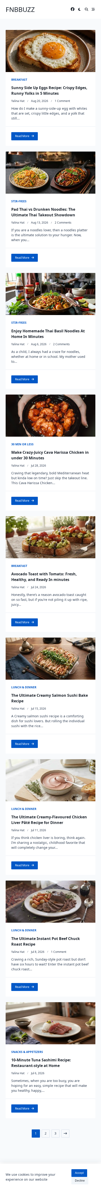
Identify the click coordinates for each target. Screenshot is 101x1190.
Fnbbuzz (20, 9)
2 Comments (63, 223)
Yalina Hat (17, 101)
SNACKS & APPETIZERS (27, 1052)
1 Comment (62, 101)
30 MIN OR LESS (22, 444)
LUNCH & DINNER (23, 687)
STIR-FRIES (19, 201)
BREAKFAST (19, 80)
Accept (79, 1173)
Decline (80, 1180)
